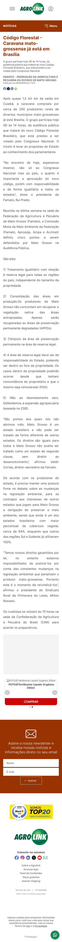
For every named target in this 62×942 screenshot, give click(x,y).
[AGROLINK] (32, 9)
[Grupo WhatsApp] (55, 935)
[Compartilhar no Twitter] (8, 88)
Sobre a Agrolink (31, 865)
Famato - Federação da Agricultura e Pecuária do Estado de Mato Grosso (30, 78)
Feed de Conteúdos (31, 873)
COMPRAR (31, 701)
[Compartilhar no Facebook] (4, 88)
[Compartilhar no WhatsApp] (15, 88)
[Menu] (12, 8)
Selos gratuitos (31, 877)
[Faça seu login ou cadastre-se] (51, 9)
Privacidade (41, 890)
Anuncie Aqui (31, 869)
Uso (28, 926)
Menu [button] (53, 25)
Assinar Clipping (31, 880)
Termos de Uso (23, 890)
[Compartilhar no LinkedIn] (12, 88)
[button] (7, 692)
